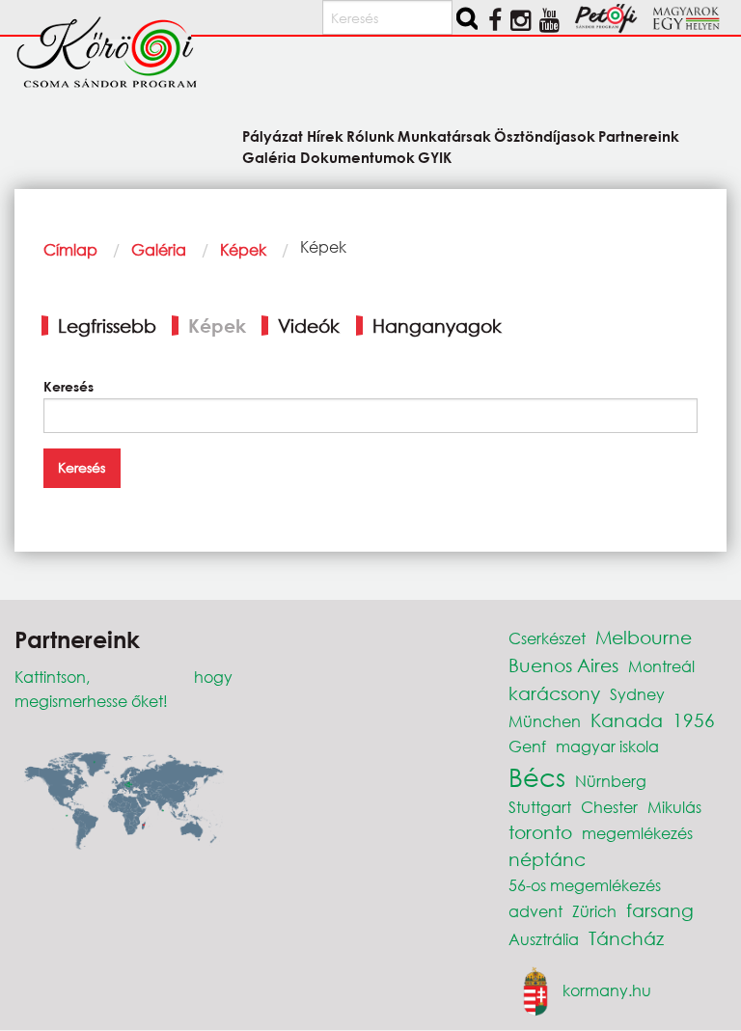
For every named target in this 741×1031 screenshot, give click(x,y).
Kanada (626, 720)
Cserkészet (547, 638)
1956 (693, 720)
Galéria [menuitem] (269, 156)
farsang (660, 910)
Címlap (70, 249)
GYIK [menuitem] (435, 156)
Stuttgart (539, 807)
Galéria (158, 249)
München (544, 721)
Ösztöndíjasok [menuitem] (544, 135)
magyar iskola (607, 746)
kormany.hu (607, 989)
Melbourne (643, 637)
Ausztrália (543, 939)
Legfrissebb (107, 325)
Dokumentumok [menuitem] (357, 156)
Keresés (68, 386)
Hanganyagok (437, 325)
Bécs (536, 776)
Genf (527, 746)
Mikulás (674, 807)
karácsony (554, 693)
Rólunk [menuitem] (370, 135)
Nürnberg (610, 781)
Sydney (637, 694)
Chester (609, 807)
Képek (243, 249)
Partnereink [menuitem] (638, 135)
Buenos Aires (563, 665)
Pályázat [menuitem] (272, 135)
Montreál (661, 666)
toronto (540, 832)
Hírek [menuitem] (325, 135)
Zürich (594, 911)
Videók (309, 325)
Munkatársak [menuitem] (444, 135)
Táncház (626, 938)
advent (535, 911)
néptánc (547, 859)
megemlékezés (637, 833)
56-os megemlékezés (584, 885)
